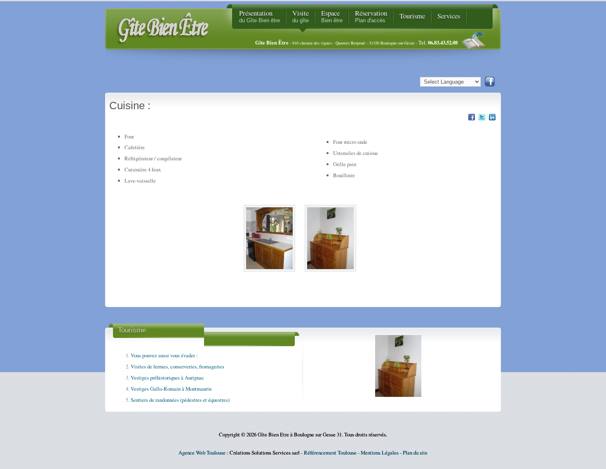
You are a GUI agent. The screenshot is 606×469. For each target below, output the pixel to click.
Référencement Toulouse (330, 452)
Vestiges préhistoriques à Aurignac (167, 377)
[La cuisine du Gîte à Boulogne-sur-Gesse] (272, 275)
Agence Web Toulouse (202, 452)
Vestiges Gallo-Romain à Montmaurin (171, 388)
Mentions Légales (380, 452)
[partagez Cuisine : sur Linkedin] (492, 119)
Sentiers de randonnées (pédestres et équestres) (180, 399)
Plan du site (415, 452)
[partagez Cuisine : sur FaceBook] (471, 119)
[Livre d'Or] (477, 42)
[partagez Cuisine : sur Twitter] (481, 119)
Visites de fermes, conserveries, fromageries (177, 366)
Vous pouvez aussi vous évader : (164, 355)
